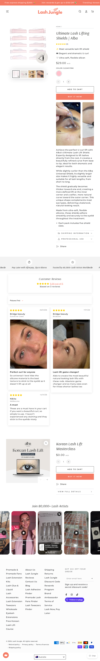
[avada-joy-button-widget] (6, 655)
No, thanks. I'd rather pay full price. (50, 352)
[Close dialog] (94, 302)
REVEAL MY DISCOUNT (50, 344)
